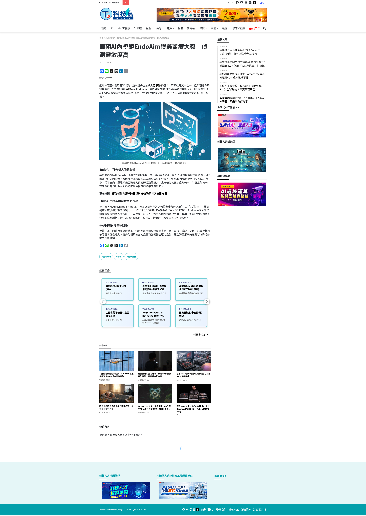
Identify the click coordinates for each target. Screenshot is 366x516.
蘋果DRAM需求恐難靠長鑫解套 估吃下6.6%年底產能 (194, 375)
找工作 (256, 28)
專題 (224, 28)
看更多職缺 (200, 334)
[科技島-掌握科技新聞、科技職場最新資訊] (116, 14)
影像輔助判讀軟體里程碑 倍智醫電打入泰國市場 (139, 193)
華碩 (119, 256)
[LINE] (250, 2)
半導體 (138, 28)
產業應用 (111, 37)
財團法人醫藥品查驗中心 (190, 320)
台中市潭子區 (149, 283)
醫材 (119, 37)
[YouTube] (241, 2)
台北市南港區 (149, 309)
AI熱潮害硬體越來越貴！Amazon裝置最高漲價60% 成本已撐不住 (116, 375)
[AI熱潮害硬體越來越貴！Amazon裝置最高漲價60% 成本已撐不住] (116, 361)
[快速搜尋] (264, 28)
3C (112, 28)
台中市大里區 (112, 283)
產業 (169, 28)
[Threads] (254, 2)
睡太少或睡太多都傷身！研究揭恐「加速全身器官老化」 (116, 407)
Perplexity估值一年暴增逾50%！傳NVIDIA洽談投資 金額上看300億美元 (154, 407)
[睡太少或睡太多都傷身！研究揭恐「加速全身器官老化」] (116, 393)
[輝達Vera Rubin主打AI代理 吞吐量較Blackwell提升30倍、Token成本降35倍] (194, 393)
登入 (262, 2)
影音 (180, 28)
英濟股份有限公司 (114, 320)
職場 (202, 28)
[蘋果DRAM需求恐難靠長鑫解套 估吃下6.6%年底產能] (194, 361)
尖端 (159, 28)
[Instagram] (246, 2)
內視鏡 (129, 89)
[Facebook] (237, 2)
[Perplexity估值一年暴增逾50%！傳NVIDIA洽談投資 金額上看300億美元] (155, 393)
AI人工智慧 (124, 28)
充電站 (191, 28)
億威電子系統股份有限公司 (154, 293)
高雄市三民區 (185, 283)
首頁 (103, 37)
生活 (148, 28)
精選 (104, 28)
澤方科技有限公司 (114, 293)
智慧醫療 (158, 85)
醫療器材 (132, 256)
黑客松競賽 (238, 28)
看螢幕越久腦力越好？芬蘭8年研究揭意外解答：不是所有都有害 (154, 375)
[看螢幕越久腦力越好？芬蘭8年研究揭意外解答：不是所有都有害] (155, 361)
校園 (213, 28)
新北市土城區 (112, 309)
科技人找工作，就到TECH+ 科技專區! (151, 2)
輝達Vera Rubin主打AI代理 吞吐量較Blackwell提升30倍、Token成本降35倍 (193, 409)
